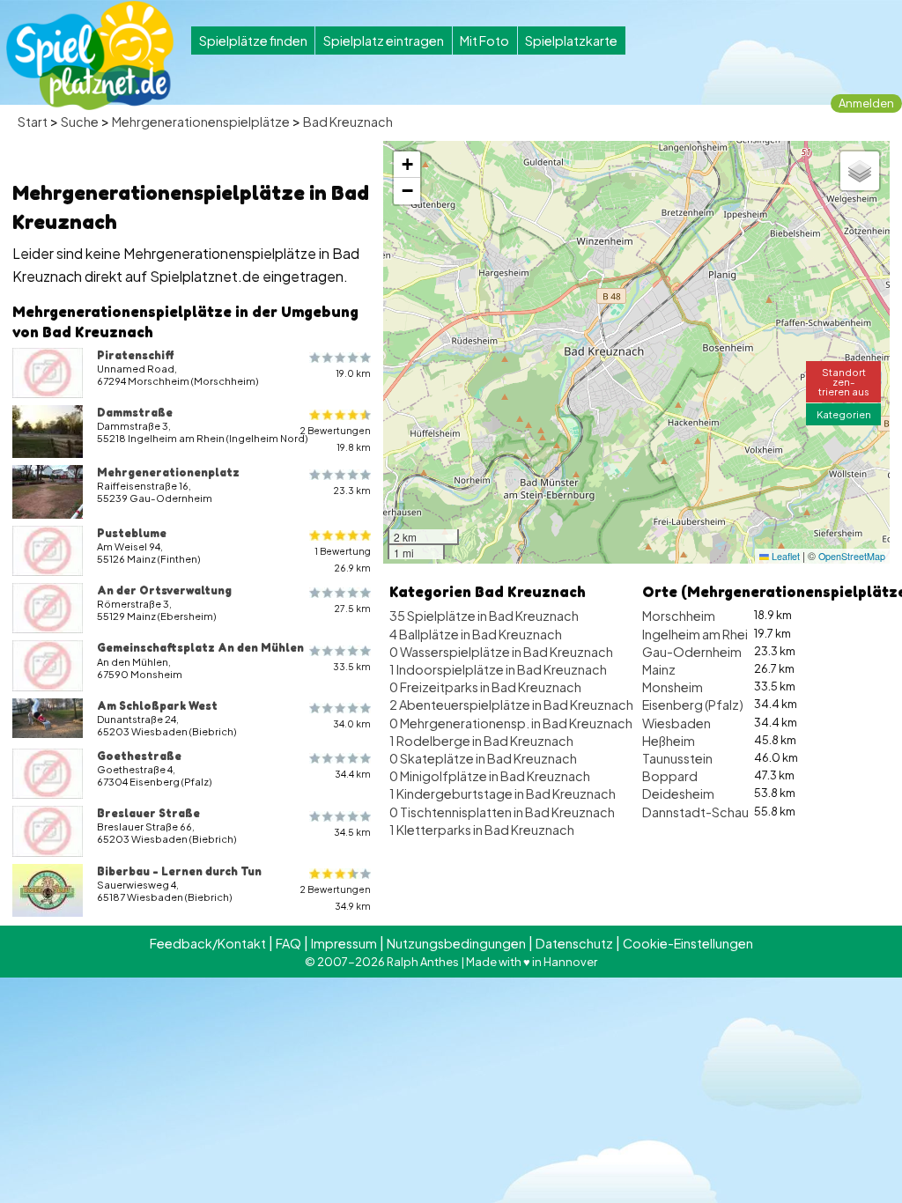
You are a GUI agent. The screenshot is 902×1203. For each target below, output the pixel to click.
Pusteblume (131, 533)
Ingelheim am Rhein (698, 634)
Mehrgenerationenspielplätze (201, 121)
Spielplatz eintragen (383, 40)
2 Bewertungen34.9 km (335, 897)
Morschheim (678, 616)
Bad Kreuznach (348, 121)
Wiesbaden (676, 723)
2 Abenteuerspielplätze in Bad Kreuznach (511, 704)
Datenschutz (574, 943)
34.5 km (352, 832)
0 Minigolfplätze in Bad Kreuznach (489, 776)
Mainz (659, 669)
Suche (80, 121)
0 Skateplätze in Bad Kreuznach (483, 758)
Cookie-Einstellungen (688, 943)
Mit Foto (484, 40)
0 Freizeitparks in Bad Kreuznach (485, 687)
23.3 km (352, 490)
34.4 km (353, 773)
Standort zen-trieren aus (843, 381)
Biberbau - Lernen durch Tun (179, 871)
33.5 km (352, 666)
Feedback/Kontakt (208, 943)
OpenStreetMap (851, 556)
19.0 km (353, 373)
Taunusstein (677, 758)
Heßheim (668, 741)
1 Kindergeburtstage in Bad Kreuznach (502, 793)
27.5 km (352, 608)
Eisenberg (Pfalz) (692, 704)
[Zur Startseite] (90, 55)
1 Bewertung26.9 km (342, 559)
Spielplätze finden (253, 40)
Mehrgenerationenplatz (168, 472)
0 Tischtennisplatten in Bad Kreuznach (502, 812)
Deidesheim (678, 793)
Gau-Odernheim (692, 652)
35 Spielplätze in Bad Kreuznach (484, 616)
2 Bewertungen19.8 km (335, 438)
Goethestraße (139, 756)
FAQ (288, 943)
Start (33, 121)
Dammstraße (135, 412)
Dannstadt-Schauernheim (719, 812)
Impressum (344, 943)
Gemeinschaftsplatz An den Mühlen (200, 647)
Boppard (670, 776)
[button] (407, 164)
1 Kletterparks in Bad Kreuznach (481, 830)
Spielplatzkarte (571, 40)
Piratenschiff (135, 355)
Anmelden (866, 103)
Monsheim (672, 687)
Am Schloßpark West (157, 705)
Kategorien (844, 414)
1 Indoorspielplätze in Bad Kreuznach (498, 669)
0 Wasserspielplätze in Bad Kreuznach (501, 652)
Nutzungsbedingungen (456, 943)
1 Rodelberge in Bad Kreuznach (481, 741)
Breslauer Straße (148, 813)
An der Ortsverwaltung (164, 590)
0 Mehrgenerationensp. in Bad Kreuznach (510, 723)
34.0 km (352, 723)
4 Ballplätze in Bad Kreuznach (475, 634)
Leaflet (784, 556)
